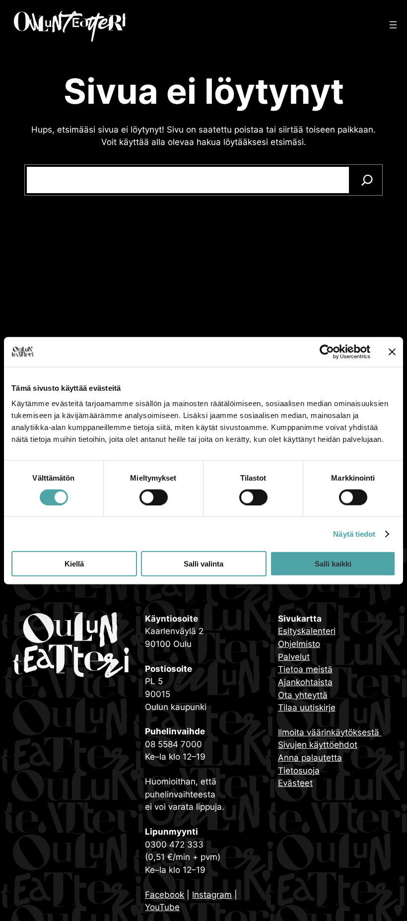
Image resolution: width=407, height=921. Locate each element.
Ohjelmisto (299, 643)
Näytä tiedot (354, 533)
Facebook (164, 894)
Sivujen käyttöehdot (317, 744)
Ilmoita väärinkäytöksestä (330, 732)
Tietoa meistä (305, 669)
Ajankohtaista (305, 682)
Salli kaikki (333, 564)
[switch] (153, 497)
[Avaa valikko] (393, 25)
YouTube (162, 907)
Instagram (212, 894)
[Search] (367, 180)
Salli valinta (203, 564)
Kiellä (74, 564)
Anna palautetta (310, 757)
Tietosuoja (299, 770)
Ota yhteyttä (303, 695)
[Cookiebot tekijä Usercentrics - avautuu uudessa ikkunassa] (326, 351)
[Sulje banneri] (392, 351)
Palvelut (294, 656)
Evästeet (295, 783)
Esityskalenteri (307, 631)
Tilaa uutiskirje (307, 707)
